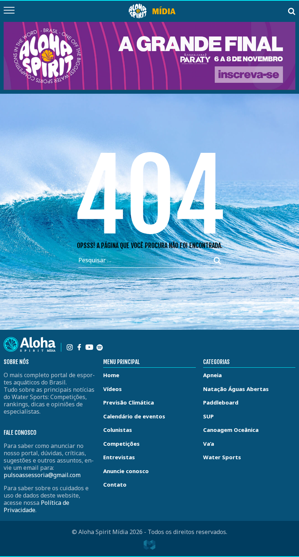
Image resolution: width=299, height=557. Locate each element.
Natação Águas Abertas (236, 388)
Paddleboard (220, 402)
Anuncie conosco (126, 471)
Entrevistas (119, 457)
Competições (121, 443)
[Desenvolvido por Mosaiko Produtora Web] (149, 545)
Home (111, 375)
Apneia (212, 375)
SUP (208, 416)
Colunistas (117, 429)
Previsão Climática (128, 402)
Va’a (208, 443)
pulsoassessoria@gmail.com (42, 475)
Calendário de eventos (134, 416)
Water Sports (222, 457)
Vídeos (112, 388)
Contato (115, 484)
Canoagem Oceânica (231, 429)
